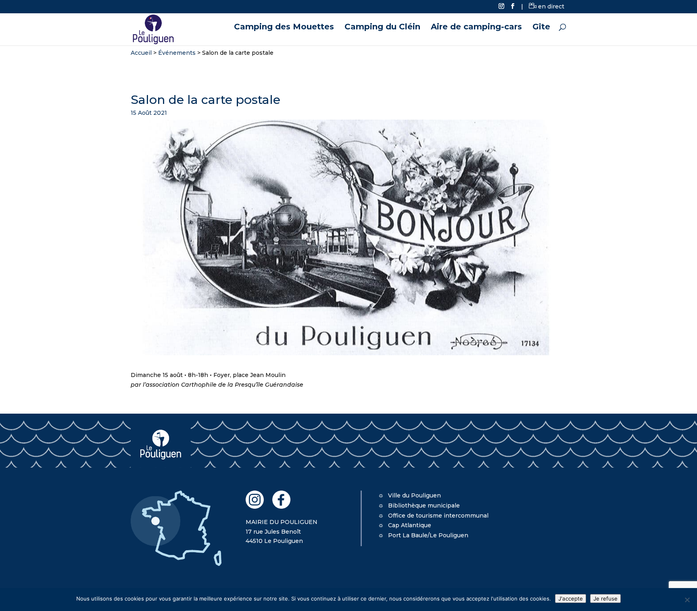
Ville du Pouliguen (414, 495)
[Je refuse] (687, 600)
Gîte (541, 27)
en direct (550, 6)
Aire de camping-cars (476, 27)
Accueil (141, 52)
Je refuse (605, 598)
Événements (177, 52)
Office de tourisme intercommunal (438, 515)
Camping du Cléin (382, 27)
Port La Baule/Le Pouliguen (428, 535)
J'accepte (570, 598)
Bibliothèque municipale (424, 505)
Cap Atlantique (409, 525)
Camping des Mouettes (284, 27)
